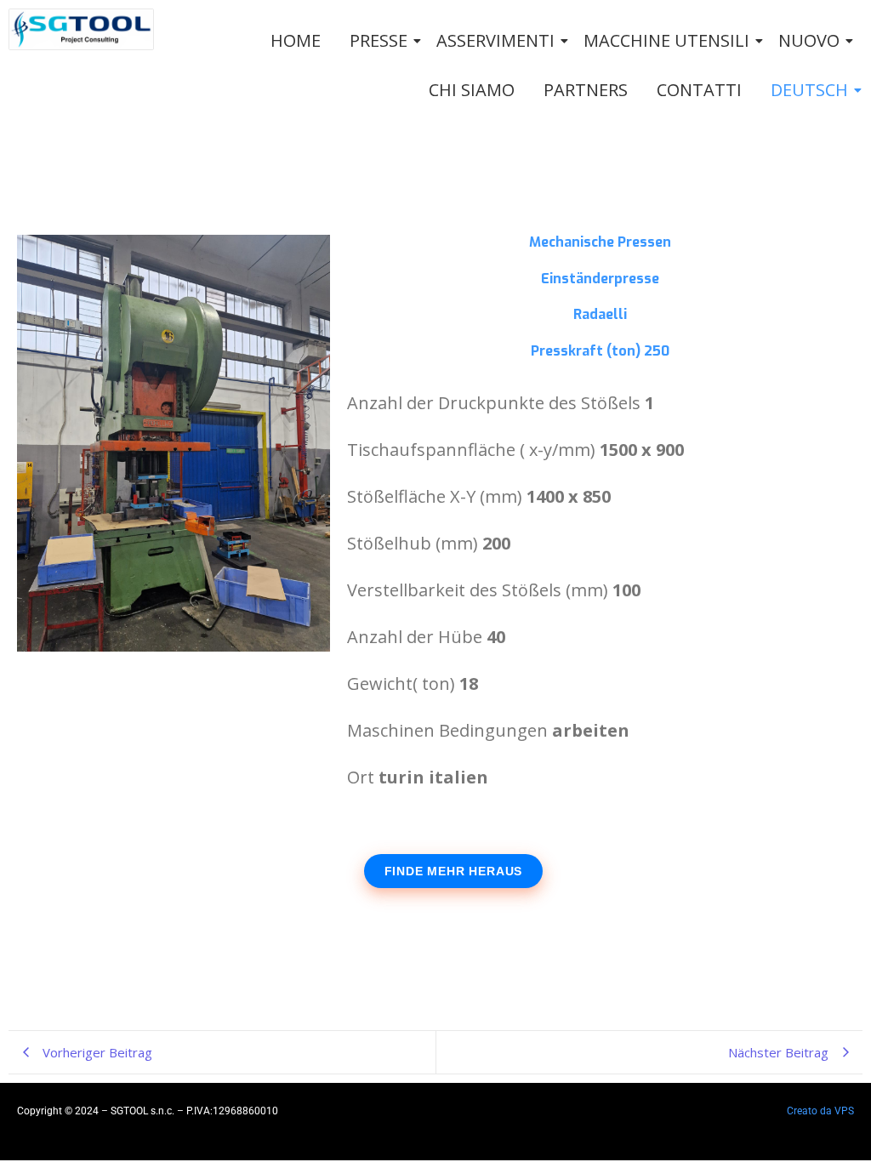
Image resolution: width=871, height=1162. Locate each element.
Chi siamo (472, 89)
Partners (586, 89)
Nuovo (809, 40)
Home (295, 40)
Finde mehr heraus (453, 871)
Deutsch (809, 89)
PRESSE (378, 40)
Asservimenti (495, 40)
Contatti (699, 89)
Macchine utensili (666, 40)
